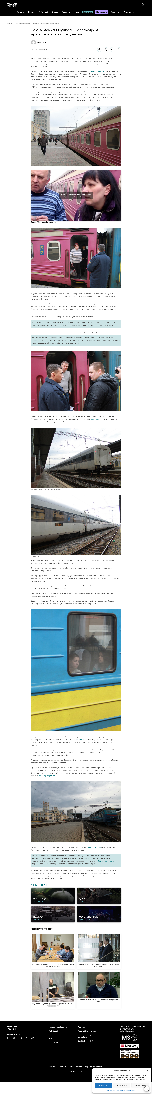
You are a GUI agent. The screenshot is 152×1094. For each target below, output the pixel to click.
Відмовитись (122, 1085)
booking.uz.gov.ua (47, 776)
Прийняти (103, 1085)
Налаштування (140, 1085)
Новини (31, 12)
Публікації (43, 12)
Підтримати (101, 12)
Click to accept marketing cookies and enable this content (76, 196)
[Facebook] (99, 49)
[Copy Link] (119, 49)
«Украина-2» (97, 419)
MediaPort (9, 23)
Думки (55, 12)
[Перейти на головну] (12, 5)
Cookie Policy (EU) (85, 1041)
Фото (76, 12)
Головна (20, 12)
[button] (147, 1071)
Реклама (115, 12)
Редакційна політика (87, 1031)
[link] (7, 1038)
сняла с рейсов (97, 71)
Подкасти (66, 12)
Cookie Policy (111, 1090)
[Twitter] (106, 49)
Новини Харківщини (58, 1027)
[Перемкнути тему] (146, 1088)
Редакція (127, 12)
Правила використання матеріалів (88, 1036)
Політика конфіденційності (126, 1090)
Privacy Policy (76, 1071)
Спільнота (87, 12)
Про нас (81, 1027)
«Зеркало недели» (105, 861)
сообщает (80, 740)
